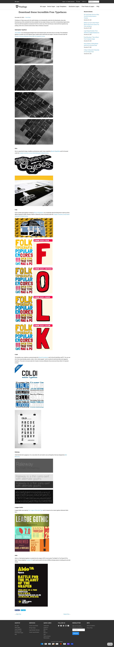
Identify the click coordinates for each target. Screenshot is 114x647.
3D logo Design (32, 627)
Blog (44, 630)
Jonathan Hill (29, 560)
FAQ (98, 6)
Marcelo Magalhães (55, 151)
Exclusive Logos (74, 6)
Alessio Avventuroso (43, 357)
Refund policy (46, 637)
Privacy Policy (90, 627)
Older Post (18, 614)
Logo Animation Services (34, 630)
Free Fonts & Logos (88, 6)
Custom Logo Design (33, 625)
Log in (63, 1)
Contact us (46, 627)
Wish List (45, 629)
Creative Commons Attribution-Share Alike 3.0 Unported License (30, 36)
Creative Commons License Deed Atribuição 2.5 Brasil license (34, 153)
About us (45, 632)
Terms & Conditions (91, 625)
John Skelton (18, 32)
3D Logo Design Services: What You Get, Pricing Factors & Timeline (91, 16)
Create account (70, 1)
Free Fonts (28, 17)
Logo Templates (61, 6)
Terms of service (47, 636)
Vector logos (51, 6)
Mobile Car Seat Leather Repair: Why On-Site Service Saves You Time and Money (91, 24)
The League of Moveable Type (35, 510)
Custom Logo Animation (34, 632)
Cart (79, 1)
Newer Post (66, 614)
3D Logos (17, 1)
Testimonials (46, 625)
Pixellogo (61, 641)
